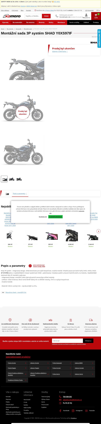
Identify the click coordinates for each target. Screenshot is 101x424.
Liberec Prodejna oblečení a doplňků (38, 374)
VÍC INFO (57, 2)
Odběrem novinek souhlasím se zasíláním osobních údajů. (69, 344)
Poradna (26, 410)
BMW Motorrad (32, 6)
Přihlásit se (88, 341)
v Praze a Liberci (49, 10)
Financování (45, 405)
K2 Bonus (71, 324)
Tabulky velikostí (28, 413)
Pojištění (43, 407)
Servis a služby (74, 22)
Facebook (66, 410)
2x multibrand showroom (10, 324)
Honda (23, 6)
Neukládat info (43, 217)
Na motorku (10, 29)
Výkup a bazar (45, 399)
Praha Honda (12, 363)
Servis (43, 402)
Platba (8, 402)
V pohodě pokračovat (55, 217)
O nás (25, 402)
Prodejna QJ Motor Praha (15, 380)
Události (86, 22)
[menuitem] (5, 22)
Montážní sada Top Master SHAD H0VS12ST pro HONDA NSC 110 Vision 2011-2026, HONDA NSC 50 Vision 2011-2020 (10, 219)
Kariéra (26, 405)
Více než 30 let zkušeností (30, 324)
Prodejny (96, 22)
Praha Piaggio (12, 368)
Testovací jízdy (45, 396)
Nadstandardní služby (50, 324)
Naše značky (27, 407)
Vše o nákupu (5, 10)
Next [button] (99, 231)
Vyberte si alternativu (59, 51)
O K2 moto (15, 10)
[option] (4, 179)
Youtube (92, 410)
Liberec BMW (79, 363)
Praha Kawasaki (57, 363)
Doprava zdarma (91, 324)
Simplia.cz (74, 418)
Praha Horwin (57, 368)
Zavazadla (18, 29)
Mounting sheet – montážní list (16, 292)
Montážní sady (28, 29)
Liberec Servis (79, 374)
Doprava (8, 399)
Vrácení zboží (10, 405)
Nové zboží (27, 399)
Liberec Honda (34, 363)
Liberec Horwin (79, 368)
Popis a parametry (19, 193)
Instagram (79, 410)
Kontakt (28, 10)
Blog (22, 10)
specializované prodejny (18, 357)
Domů (2, 29)
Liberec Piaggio (34, 368)
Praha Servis (56, 374)
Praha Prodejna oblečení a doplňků (15, 374)
